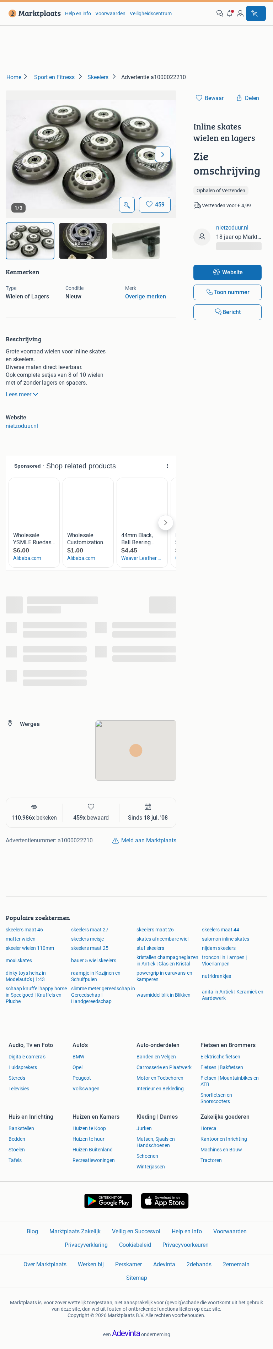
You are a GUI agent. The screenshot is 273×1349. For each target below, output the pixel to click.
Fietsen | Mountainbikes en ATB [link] (229, 1081)
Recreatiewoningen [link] (94, 1160)
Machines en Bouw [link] (221, 1149)
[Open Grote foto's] (127, 205)
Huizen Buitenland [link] (93, 1149)
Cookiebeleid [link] (135, 1244)
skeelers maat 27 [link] (89, 929)
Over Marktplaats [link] (44, 1264)
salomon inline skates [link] (225, 939)
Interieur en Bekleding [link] (160, 1088)
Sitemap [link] (136, 1277)
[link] (33, 13)
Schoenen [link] (147, 1156)
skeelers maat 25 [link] (89, 948)
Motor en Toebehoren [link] (159, 1078)
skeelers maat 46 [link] (24, 929)
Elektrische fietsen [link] (220, 1056)
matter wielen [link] (21, 939)
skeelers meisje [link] (87, 939)
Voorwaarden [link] (110, 13)
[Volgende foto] (163, 154)
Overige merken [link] (145, 296)
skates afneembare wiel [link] (162, 939)
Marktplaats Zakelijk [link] (75, 1231)
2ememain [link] (236, 1264)
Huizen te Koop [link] (89, 1128)
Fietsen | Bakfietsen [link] (221, 1067)
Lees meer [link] (18, 394)
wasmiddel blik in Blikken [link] (163, 995)
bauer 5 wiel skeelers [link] (93, 960)
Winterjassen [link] (150, 1166)
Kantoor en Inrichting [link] (223, 1139)
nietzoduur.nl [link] (22, 426)
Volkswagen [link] (86, 1088)
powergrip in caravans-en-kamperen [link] (165, 976)
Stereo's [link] (17, 1078)
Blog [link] (32, 1231)
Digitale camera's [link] (27, 1056)
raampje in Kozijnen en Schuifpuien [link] (96, 976)
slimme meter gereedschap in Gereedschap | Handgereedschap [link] (103, 995)
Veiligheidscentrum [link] (151, 13)
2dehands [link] (199, 1264)
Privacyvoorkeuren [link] (185, 1244)
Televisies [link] (19, 1088)
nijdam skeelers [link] (219, 948)
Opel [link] (77, 1067)
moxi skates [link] (19, 960)
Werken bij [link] (91, 1264)
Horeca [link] (208, 1128)
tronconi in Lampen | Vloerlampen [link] (224, 960)
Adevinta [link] (164, 1264)
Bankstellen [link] (21, 1128)
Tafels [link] (15, 1160)
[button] (230, 13)
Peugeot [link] (82, 1078)
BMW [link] (78, 1056)
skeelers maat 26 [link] (155, 929)
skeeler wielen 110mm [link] (30, 948)
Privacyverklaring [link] (86, 1244)
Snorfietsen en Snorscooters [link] (216, 1098)
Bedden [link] (17, 1139)
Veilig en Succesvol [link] (136, 1231)
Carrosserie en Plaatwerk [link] (164, 1067)
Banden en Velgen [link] (156, 1056)
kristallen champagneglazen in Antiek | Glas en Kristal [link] (167, 960)
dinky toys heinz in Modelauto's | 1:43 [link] (26, 976)
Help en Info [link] (187, 1231)
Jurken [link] (144, 1128)
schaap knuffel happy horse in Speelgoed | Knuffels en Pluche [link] (36, 995)
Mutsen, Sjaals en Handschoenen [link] (155, 1142)
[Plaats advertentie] (256, 13)
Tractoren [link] (211, 1160)
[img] (30, 241)
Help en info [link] (78, 13)
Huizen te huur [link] (89, 1139)
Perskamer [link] (128, 1264)
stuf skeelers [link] (150, 948)
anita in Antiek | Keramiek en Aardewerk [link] (232, 995)
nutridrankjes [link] (216, 976)
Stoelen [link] (17, 1149)
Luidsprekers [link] (23, 1067)
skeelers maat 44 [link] (220, 929)
